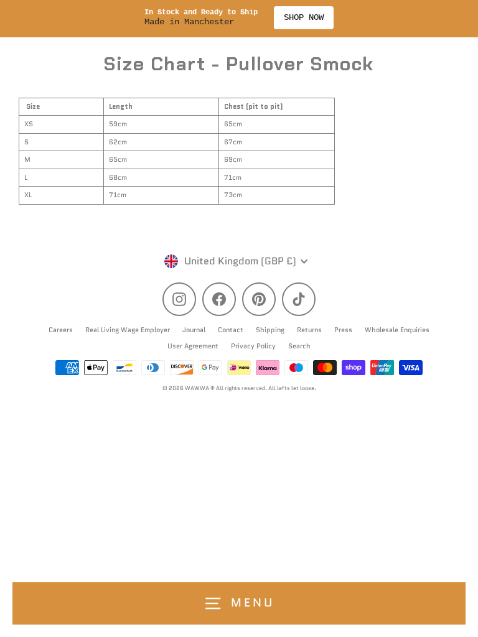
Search (299, 346)
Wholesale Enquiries (397, 330)
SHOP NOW (304, 17)
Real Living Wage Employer (127, 330)
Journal (193, 330)
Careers (61, 330)
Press (343, 330)
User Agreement (192, 346)
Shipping (270, 330)
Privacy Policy (253, 346)
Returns (309, 330)
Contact (230, 330)
